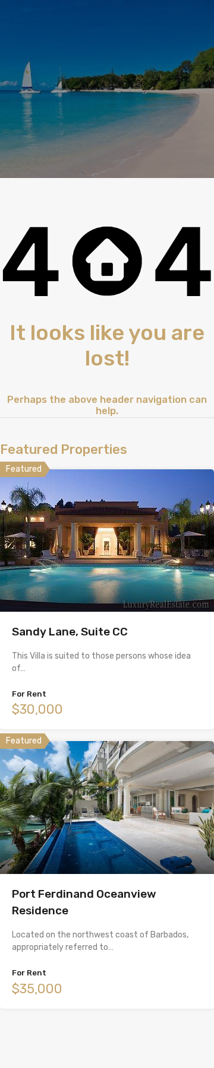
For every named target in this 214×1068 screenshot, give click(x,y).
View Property (107, 583)
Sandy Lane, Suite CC (70, 631)
